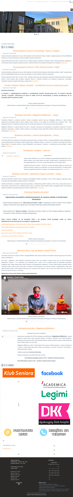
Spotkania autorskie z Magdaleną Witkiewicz (36, 328)
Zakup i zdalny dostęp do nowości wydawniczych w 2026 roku (52, 485)
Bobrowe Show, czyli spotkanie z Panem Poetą (36, 250)
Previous (2, 22)
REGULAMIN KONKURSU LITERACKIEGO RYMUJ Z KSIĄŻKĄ (17, 227)
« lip (49, 479)
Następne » (11, 47)
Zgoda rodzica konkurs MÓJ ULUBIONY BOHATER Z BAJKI (16, 233)
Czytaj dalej (64, 62)
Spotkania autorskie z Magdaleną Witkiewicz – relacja (36, 115)
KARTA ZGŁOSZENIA (7, 230)
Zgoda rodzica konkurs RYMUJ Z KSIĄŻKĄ (12, 236)
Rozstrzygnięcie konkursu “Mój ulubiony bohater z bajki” (36, 67)
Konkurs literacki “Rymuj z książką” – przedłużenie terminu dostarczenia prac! (36, 85)
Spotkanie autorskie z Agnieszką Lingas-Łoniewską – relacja (36, 174)
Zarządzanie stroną (6, 448)
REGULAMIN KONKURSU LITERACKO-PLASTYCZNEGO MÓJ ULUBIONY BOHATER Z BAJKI (26, 224)
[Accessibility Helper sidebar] (71, 1)
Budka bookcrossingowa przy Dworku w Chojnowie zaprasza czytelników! (54, 489)
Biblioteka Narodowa (42, 493)
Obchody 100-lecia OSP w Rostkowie (47, 487)
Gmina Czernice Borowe (32, 493)
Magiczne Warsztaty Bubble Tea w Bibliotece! (48, 484)
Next (71, 22)
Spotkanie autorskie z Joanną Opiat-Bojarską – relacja (37, 135)
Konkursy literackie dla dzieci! (36, 192)
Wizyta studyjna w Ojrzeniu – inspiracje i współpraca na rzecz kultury (53, 490)
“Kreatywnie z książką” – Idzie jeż (36, 150)
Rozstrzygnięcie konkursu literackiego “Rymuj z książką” (36, 51)
